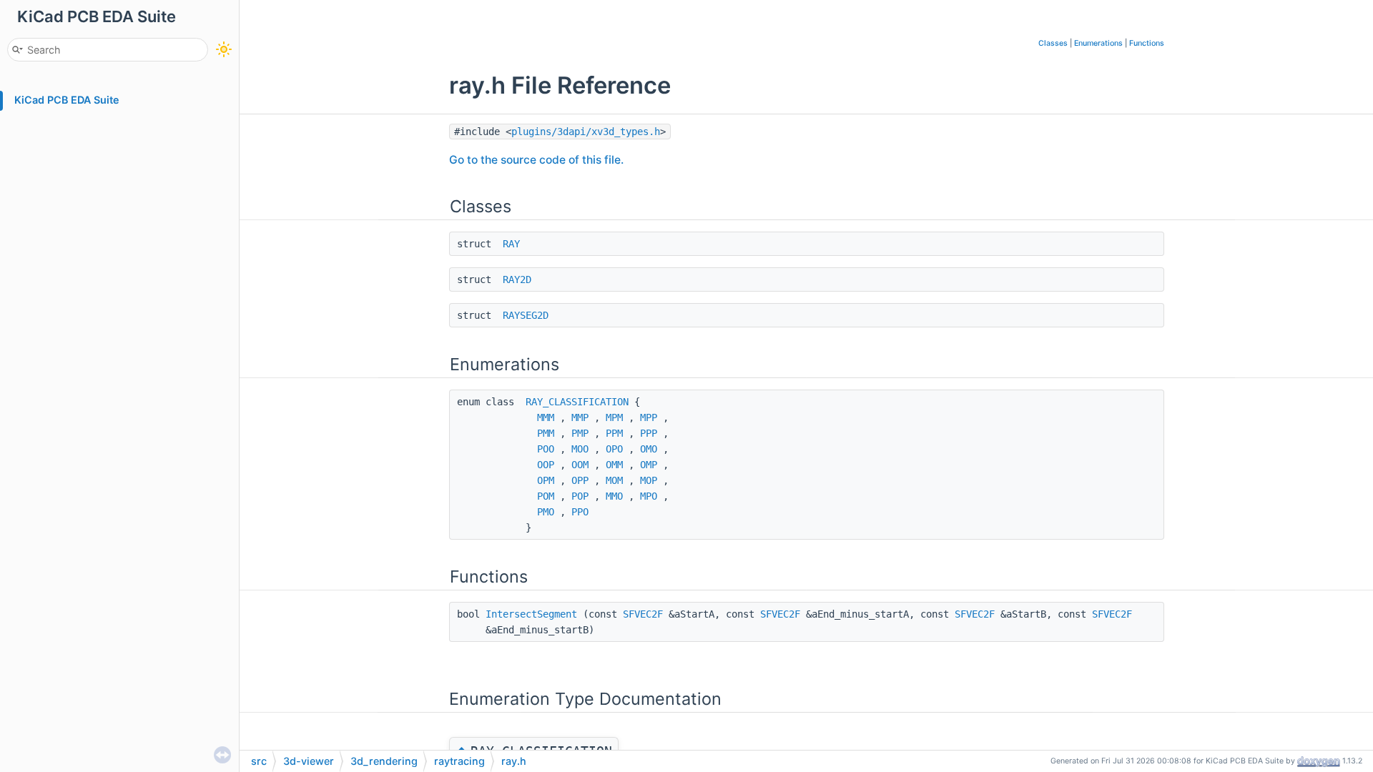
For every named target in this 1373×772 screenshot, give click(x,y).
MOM (614, 480)
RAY (511, 243)
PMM (545, 433)
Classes (1053, 43)
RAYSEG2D (525, 315)
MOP (648, 480)
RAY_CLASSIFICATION (577, 401)
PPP (648, 433)
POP (580, 496)
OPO (614, 449)
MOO (580, 449)
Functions (1146, 43)
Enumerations (1098, 43)
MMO (614, 496)
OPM (545, 480)
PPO (580, 512)
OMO (648, 449)
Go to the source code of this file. (536, 160)
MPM (614, 417)
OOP (545, 464)
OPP (580, 480)
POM (545, 496)
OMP (648, 464)
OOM (580, 464)
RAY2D (517, 279)
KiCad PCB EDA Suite (66, 100)
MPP (648, 417)
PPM (614, 433)
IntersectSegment (531, 614)
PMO (545, 512)
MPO (648, 496)
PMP (580, 433)
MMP (580, 417)
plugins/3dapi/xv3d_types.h (585, 131)
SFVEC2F (643, 614)
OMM (614, 464)
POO (545, 449)
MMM (545, 417)
